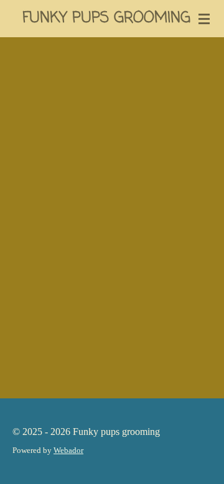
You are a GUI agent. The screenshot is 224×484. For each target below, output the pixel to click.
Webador (68, 450)
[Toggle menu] (204, 18)
